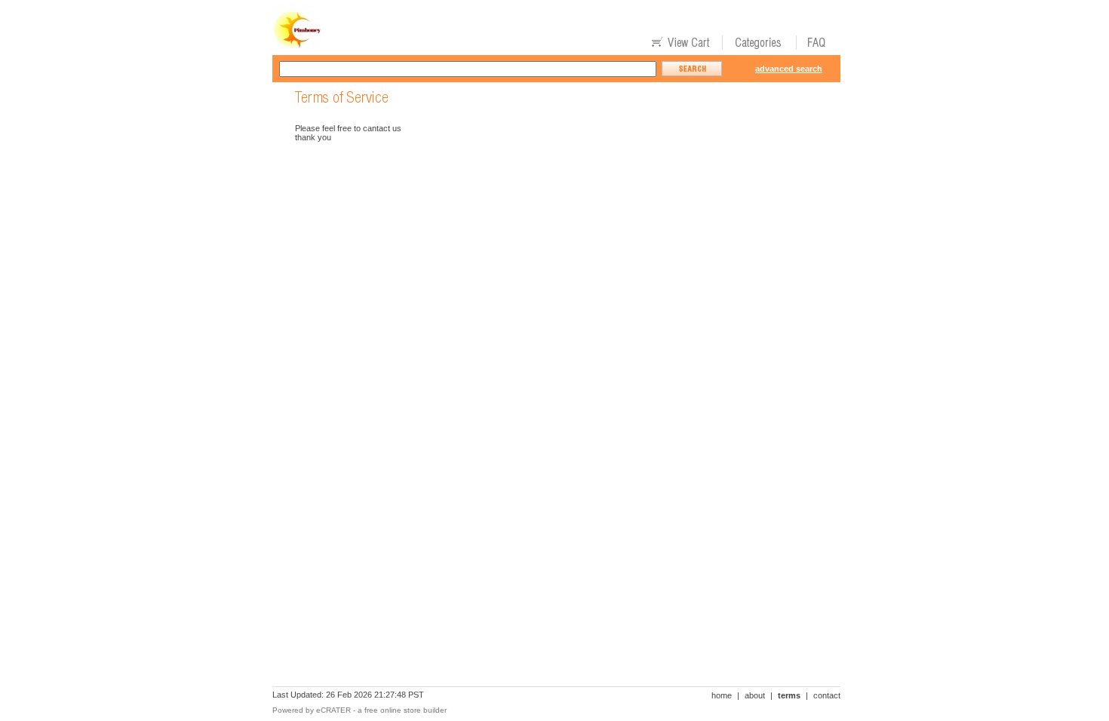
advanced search (788, 68)
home (721, 695)
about (755, 695)
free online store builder (405, 710)
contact (826, 695)
